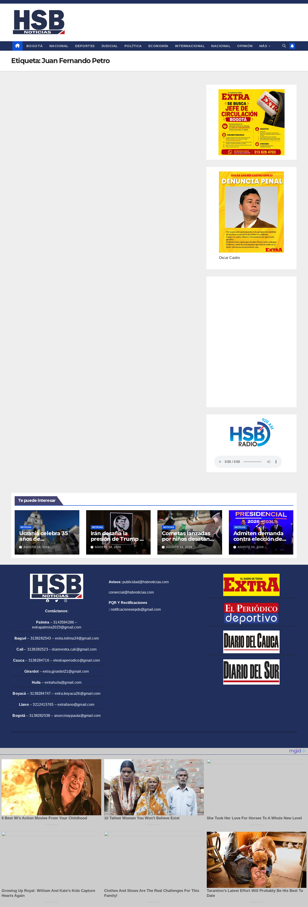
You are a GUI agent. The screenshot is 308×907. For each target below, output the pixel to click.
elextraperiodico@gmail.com (76, 660)
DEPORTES (85, 46)
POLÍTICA (133, 46)
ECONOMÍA (158, 46)
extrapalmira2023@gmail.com (56, 627)
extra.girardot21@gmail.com (66, 671)
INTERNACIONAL (190, 46)
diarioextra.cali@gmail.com (74, 649)
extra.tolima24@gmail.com (77, 638)
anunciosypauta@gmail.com (77, 715)
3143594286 (63, 622)
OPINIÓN (245, 46)
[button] (284, 46)
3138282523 (37, 649)
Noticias (26, 527)
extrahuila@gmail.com (63, 682)
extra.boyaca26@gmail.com (78, 693)
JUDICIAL (109, 46)
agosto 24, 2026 (36, 547)
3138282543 (40, 638)
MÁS (263, 46)
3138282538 (39, 715)
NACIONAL (59, 46)
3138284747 (40, 693)
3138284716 (38, 660)
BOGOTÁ (34, 46)
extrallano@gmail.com (75, 704)
